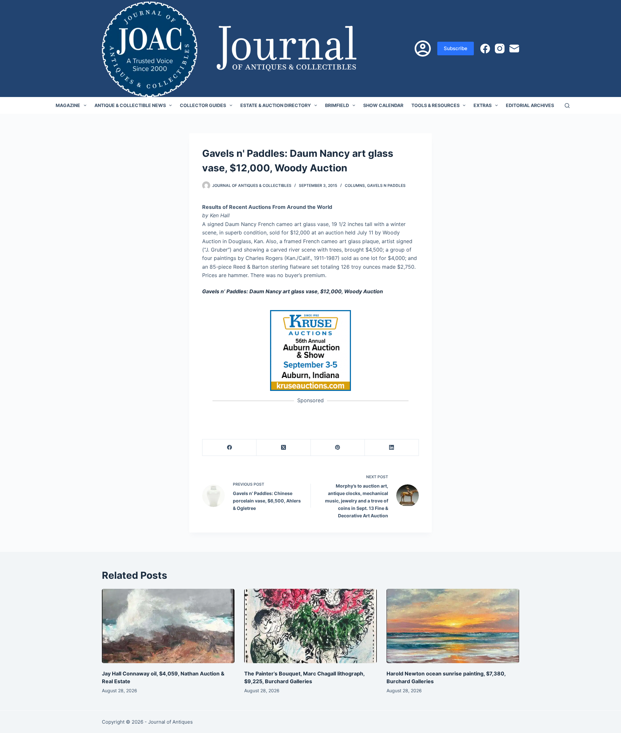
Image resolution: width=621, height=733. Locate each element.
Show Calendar (383, 105)
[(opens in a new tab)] (310, 350)
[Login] (423, 48)
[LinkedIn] (392, 447)
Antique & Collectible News (130, 105)
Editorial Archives (530, 105)
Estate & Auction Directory (275, 105)
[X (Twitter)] (283, 447)
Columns (355, 185)
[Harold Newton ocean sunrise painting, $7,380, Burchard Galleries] (453, 626)
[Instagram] (500, 48)
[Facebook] (485, 48)
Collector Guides (203, 105)
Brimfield (337, 105)
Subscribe (455, 48)
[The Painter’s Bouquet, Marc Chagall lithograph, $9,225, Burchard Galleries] (310, 626)
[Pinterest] (338, 447)
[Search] (567, 105)
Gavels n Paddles (386, 185)
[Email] (514, 48)
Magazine (68, 105)
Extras (483, 105)
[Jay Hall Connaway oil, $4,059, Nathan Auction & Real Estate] (168, 626)
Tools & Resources (435, 105)
